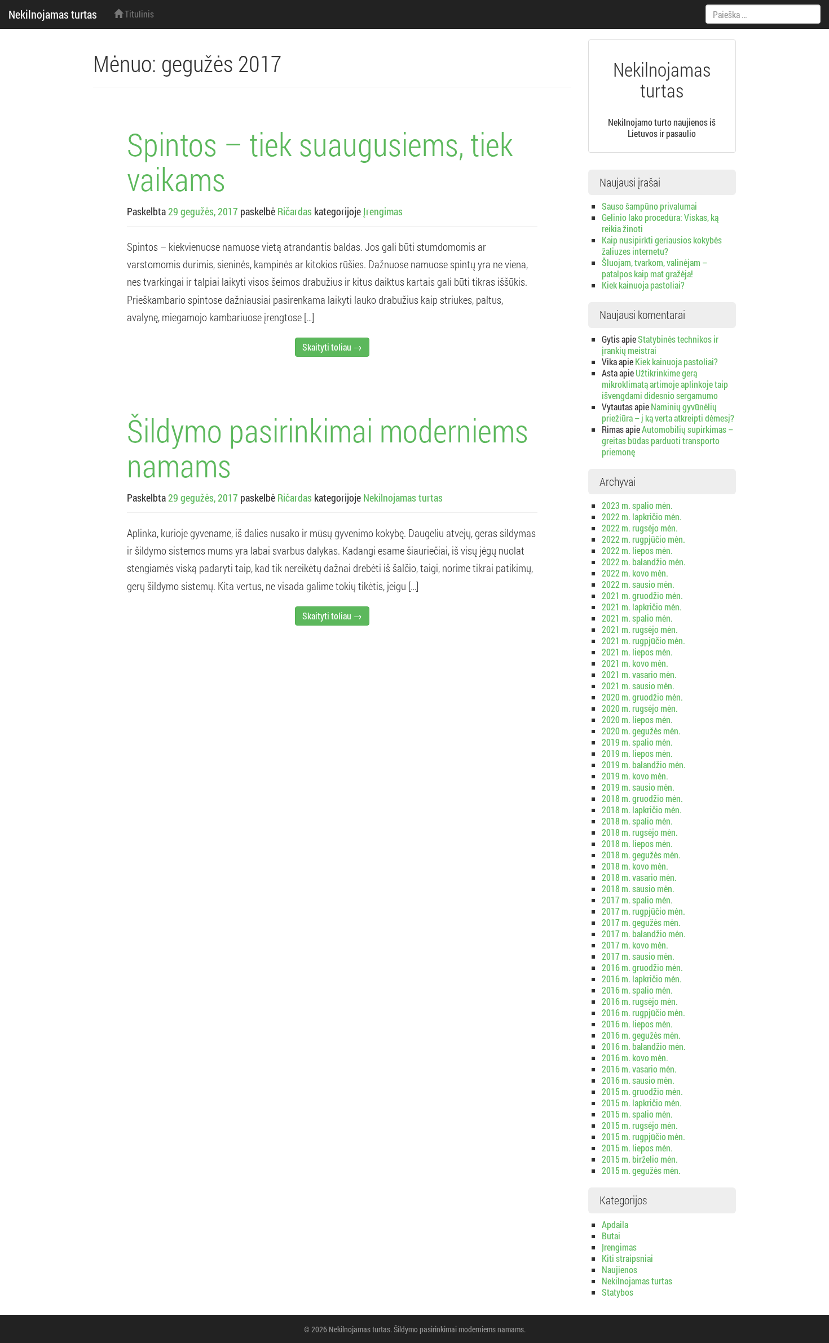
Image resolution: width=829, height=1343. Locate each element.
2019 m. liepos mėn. (637, 753)
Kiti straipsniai (627, 1258)
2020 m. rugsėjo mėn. (640, 708)
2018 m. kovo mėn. (635, 866)
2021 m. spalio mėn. (637, 618)
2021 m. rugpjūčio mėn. (643, 640)
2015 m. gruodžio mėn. (642, 1091)
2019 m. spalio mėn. (637, 742)
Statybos (617, 1292)
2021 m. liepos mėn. (637, 652)
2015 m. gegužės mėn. (641, 1170)
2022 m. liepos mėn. (637, 550)
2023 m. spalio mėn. (637, 505)
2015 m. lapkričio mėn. (642, 1103)
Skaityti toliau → (332, 347)
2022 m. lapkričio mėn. (642, 516)
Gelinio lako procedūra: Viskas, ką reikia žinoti (660, 222)
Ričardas (294, 211)
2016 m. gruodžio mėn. (642, 967)
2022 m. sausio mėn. (638, 584)
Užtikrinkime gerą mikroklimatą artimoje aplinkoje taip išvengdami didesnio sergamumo (665, 384)
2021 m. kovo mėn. (635, 663)
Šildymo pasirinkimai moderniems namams (327, 447)
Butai (611, 1236)
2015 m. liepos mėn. (637, 1148)
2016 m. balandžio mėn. (644, 1046)
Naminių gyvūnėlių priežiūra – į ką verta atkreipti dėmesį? (668, 412)
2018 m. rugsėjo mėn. (640, 832)
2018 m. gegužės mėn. (641, 855)
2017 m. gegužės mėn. (641, 922)
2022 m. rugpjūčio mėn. (643, 539)
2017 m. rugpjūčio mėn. (643, 911)
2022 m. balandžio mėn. (644, 562)
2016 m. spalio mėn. (637, 990)
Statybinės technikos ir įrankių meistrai (660, 344)
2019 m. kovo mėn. (635, 776)
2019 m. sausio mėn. (638, 787)
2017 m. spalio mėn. (637, 900)
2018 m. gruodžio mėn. (642, 798)
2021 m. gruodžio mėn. (642, 595)
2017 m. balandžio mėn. (644, 933)
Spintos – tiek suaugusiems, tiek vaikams (320, 161)
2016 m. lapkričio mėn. (642, 979)
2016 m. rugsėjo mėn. (640, 1001)
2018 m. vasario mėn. (639, 877)
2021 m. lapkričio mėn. (642, 607)
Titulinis (138, 14)
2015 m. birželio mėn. (640, 1159)
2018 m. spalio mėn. (637, 821)
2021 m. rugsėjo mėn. (640, 629)
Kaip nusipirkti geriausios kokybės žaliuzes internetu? (662, 245)
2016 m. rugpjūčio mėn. (643, 1012)
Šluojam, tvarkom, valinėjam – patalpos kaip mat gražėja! (654, 268)
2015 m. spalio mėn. (637, 1114)
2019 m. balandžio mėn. (644, 764)
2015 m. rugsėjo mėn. (640, 1125)
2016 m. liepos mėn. (637, 1024)
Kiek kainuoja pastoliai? (643, 285)
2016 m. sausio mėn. (638, 1080)
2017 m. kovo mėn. (635, 945)
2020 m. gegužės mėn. (641, 731)
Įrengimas (383, 211)
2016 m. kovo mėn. (635, 1057)
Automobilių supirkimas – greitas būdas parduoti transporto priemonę (667, 440)
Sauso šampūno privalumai (649, 206)
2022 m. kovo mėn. (635, 573)
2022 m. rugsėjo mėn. (640, 528)
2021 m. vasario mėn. (639, 674)
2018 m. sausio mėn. (638, 888)
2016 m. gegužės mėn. (641, 1035)
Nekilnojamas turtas (52, 14)
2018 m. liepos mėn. (637, 843)
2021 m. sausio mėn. (638, 686)
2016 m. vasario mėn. (639, 1069)
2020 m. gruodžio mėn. (642, 697)
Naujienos (619, 1269)
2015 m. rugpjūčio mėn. (643, 1136)
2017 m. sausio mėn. (638, 956)
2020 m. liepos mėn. (637, 719)
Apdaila (615, 1224)
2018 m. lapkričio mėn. (642, 809)
